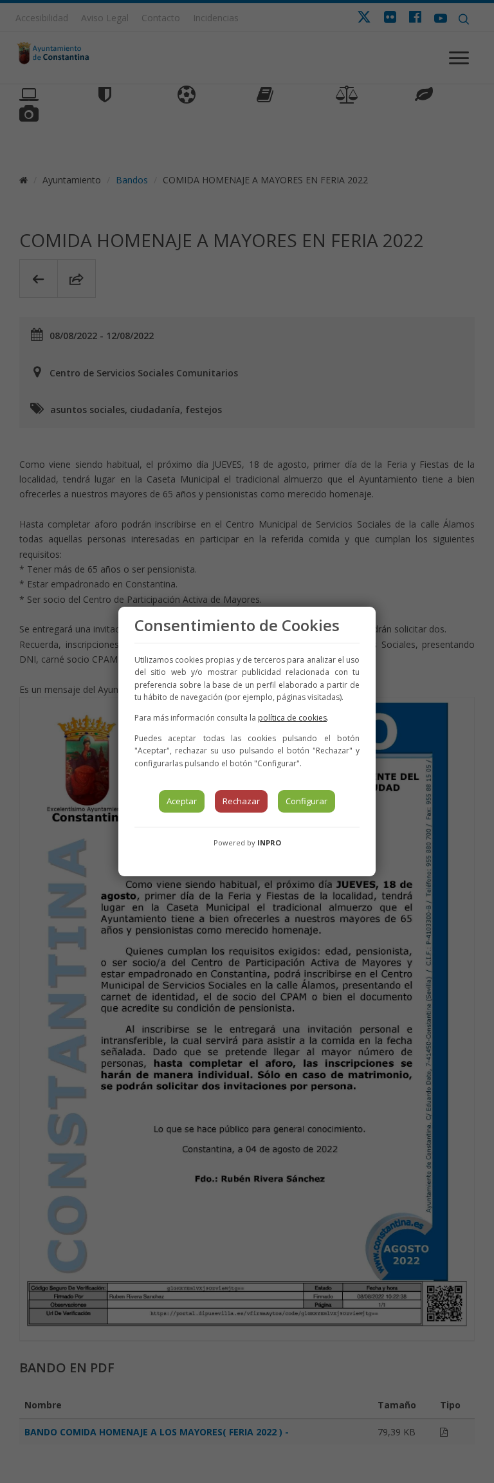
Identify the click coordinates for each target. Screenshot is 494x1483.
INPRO (269, 842)
